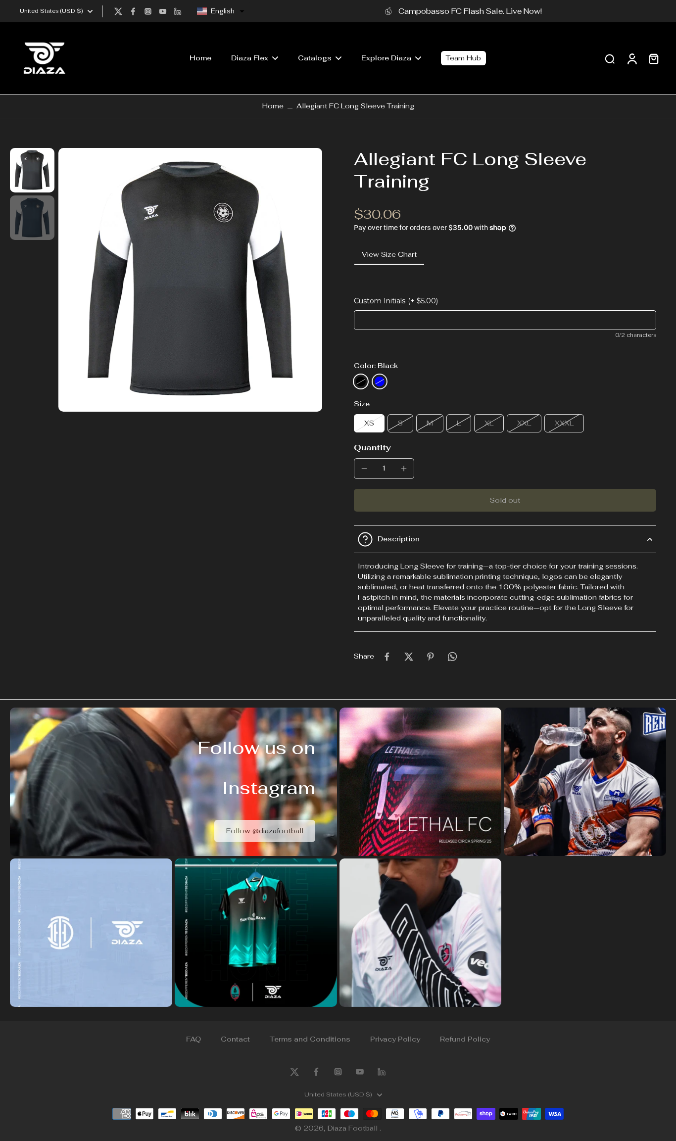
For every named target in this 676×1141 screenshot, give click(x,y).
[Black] (361, 381)
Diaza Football (354, 1128)
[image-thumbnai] (32, 170)
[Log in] (631, 58)
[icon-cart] (653, 58)
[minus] (364, 468)
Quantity (372, 447)
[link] (264, 831)
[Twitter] (118, 11)
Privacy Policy (395, 1039)
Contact (235, 1039)
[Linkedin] (177, 11)
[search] (610, 58)
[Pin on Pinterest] (430, 656)
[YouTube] (162, 11)
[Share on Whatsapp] (452, 656)
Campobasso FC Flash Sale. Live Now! (470, 11)
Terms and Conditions (310, 1039)
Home (273, 105)
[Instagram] (148, 11)
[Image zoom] (190, 280)
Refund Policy (465, 1039)
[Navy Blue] (379, 381)
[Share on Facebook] (387, 656)
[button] (220, 11)
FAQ (193, 1039)
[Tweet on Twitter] (409, 656)
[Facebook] (133, 11)
